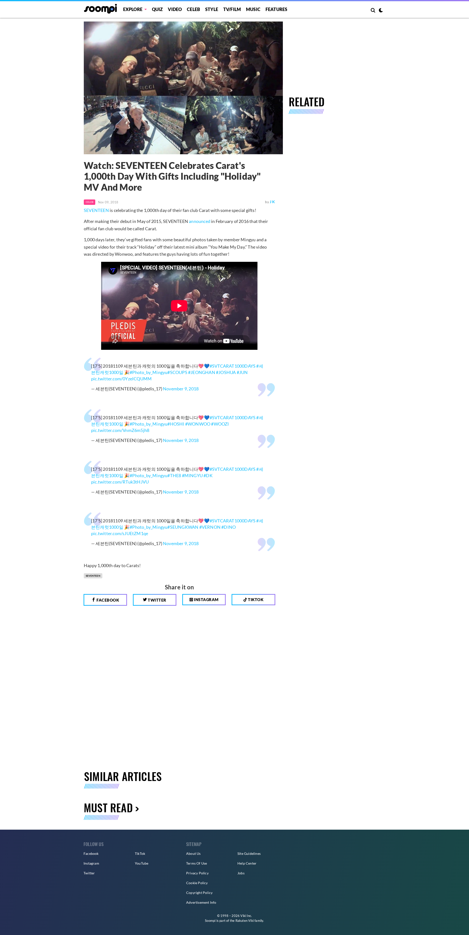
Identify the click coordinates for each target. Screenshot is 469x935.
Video (175, 9)
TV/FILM (232, 9)
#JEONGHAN (201, 372)
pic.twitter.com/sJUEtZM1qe (119, 533)
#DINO (228, 527)
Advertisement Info (201, 902)
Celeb (193, 9)
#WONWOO (197, 424)
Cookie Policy (197, 883)
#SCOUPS (177, 372)
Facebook (107, 600)
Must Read (108, 807)
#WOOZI (220, 424)
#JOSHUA (226, 372)
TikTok (140, 853)
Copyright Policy (199, 893)
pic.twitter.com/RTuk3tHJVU (120, 481)
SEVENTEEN (96, 210)
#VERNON (210, 527)
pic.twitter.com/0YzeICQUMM (121, 378)
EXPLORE (132, 9)
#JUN (242, 372)
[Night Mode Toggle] (381, 10)
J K (272, 201)
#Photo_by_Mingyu (148, 372)
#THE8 (174, 475)
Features (277, 9)
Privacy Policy (197, 873)
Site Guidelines (249, 853)
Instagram (206, 599)
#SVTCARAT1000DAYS (233, 366)
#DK (208, 475)
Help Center (246, 863)
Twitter (156, 600)
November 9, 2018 (181, 388)
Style (211, 9)
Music (253, 9)
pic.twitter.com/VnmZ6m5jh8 (120, 430)
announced (199, 221)
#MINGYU (192, 475)
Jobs (241, 873)
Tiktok (255, 599)
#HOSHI (175, 424)
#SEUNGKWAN (182, 527)
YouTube (141, 863)
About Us (193, 853)
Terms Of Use (196, 863)
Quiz (157, 9)
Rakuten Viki (244, 921)
